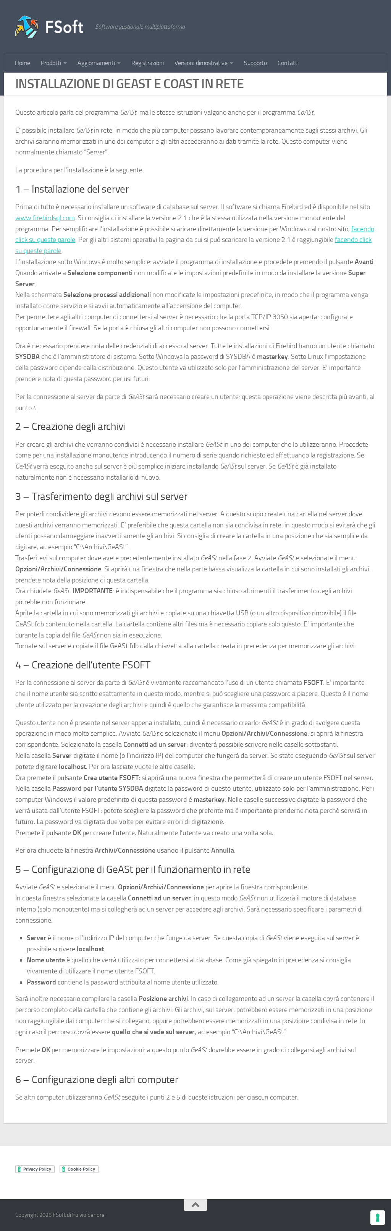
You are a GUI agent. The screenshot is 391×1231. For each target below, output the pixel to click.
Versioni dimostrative (201, 62)
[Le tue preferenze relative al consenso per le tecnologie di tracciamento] (377, 1217)
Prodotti (51, 62)
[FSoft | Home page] (51, 26)
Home (22, 62)
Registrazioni (147, 62)
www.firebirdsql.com (45, 218)
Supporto (255, 62)
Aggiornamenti (96, 62)
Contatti (288, 62)
